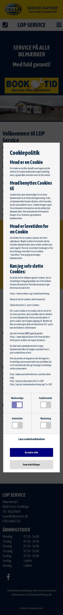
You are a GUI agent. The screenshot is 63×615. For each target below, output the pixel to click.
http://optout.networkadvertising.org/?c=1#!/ (31, 384)
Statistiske (17, 418)
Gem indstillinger (31, 464)
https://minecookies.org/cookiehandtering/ (30, 293)
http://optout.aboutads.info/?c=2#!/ (27, 381)
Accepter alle (31, 452)
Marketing (45, 418)
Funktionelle (45, 398)
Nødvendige (17, 398)
